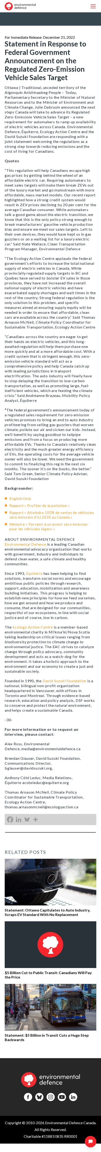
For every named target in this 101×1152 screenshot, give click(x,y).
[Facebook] (10, 819)
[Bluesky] (27, 819)
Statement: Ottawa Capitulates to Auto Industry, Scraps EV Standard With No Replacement (47, 912)
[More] (35, 819)
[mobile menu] (93, 6)
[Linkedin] (18, 819)
